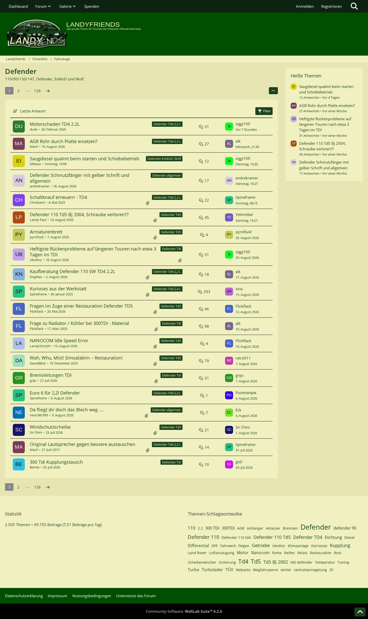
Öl (331, 569)
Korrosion (319, 545)
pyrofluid (37, 237)
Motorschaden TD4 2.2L (55, 124)
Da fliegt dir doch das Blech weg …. (67, 410)
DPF (215, 545)
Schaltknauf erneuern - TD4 (58, 197)
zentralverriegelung (310, 569)
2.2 (200, 528)
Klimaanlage (298, 545)
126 (37, 90)
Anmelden (305, 6)
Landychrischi (40, 346)
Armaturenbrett (46, 232)
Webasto (243, 569)
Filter (267, 111)
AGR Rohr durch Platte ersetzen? (64, 141)
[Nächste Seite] (47, 90)
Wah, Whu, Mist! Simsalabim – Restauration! (76, 358)
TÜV (229, 569)
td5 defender (301, 562)
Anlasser (273, 528)
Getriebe (261, 545)
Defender (315, 527)
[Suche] (354, 6)
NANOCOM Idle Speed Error (59, 340)
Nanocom (260, 552)
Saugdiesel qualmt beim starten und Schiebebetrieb (84, 159)
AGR (240, 528)
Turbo (193, 569)
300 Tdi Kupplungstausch (56, 462)
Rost (337, 552)
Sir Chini (36, 432)
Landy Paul (38, 219)
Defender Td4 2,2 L (167, 124)
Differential (198, 545)
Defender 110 (203, 537)
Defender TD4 (307, 537)
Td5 (256, 561)
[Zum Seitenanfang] (359, 611)
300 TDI (212, 528)
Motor (243, 552)
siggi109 (243, 123)
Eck (238, 409)
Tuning (343, 562)
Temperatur (325, 562)
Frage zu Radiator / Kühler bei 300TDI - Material (79, 323)
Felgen (243, 545)
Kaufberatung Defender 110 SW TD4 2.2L (72, 271)
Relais (302, 552)
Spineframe (245, 197)
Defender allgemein (166, 175)
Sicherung (227, 562)
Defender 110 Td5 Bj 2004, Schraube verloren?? (79, 214)
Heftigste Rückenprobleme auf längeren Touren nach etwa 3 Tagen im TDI (93, 252)
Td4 (243, 561)
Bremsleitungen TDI (51, 375)
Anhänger (255, 528)
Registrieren (331, 6)
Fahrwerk (228, 545)
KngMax (36, 277)
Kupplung (340, 545)
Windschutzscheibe (50, 427)
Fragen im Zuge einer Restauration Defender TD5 (81, 306)
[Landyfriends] (184, 34)
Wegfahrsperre (265, 569)
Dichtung (333, 537)
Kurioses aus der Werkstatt (58, 289)
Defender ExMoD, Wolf (164, 158)
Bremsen (290, 528)
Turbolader (212, 569)
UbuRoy (36, 260)
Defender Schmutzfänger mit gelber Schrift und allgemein (79, 178)
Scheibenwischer (202, 562)
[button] (273, 90)
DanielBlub (38, 363)
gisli (239, 461)
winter (286, 569)
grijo (33, 380)
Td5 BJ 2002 (275, 562)
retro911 (243, 357)
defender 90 (344, 528)
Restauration (320, 552)
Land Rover (197, 552)
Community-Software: (184, 611)
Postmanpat (246, 392)
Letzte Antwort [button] (33, 110)
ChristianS (37, 202)
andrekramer (39, 186)
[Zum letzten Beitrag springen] (229, 126)
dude (34, 129)
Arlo (239, 288)
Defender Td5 (171, 214)
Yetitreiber (244, 214)
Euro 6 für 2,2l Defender (55, 393)
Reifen (289, 552)
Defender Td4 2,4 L (167, 289)
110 (191, 528)
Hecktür (278, 545)
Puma (277, 552)
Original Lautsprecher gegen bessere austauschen (82, 444)
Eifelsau (35, 164)
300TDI (228, 528)
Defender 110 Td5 (272, 537)
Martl (34, 146)
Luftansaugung (221, 552)
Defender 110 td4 (236, 537)
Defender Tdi (171, 248)
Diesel (349, 537)
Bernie (34, 467)
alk (238, 141)
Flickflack (36, 311)
